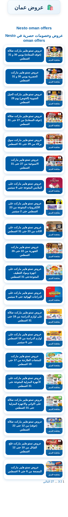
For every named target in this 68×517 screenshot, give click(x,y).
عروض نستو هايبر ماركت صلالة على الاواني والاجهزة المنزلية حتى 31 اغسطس (25, 403)
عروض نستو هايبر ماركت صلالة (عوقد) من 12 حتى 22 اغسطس (25, 425)
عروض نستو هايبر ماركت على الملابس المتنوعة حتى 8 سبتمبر (25, 185)
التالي (46, 481)
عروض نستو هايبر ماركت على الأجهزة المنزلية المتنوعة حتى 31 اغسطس (24, 381)
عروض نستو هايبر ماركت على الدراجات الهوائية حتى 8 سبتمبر (25, 294)
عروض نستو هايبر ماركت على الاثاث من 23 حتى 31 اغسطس (25, 229)
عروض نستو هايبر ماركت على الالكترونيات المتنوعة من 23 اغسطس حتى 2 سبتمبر (24, 207)
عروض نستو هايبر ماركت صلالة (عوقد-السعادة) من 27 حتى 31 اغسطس (25, 120)
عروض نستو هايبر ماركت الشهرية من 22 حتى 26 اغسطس (25, 251)
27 (52, 481)
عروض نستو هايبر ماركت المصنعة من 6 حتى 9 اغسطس (25, 469)
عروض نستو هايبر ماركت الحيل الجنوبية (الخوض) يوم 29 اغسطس (25, 98)
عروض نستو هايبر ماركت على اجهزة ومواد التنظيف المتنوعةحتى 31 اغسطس (24, 272)
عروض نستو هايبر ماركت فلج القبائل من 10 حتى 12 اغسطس (25, 447)
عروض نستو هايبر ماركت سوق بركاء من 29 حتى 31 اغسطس (25, 141)
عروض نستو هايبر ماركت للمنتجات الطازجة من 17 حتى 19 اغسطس (24, 360)
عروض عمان (34, 7)
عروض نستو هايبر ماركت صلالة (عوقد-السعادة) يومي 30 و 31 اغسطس (25, 54)
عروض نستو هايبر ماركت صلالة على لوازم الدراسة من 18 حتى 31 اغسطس (25, 316)
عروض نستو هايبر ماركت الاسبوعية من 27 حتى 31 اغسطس (25, 163)
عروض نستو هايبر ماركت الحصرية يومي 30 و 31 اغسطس (25, 76)
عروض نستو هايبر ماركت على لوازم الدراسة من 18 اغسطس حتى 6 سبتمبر (25, 338)
